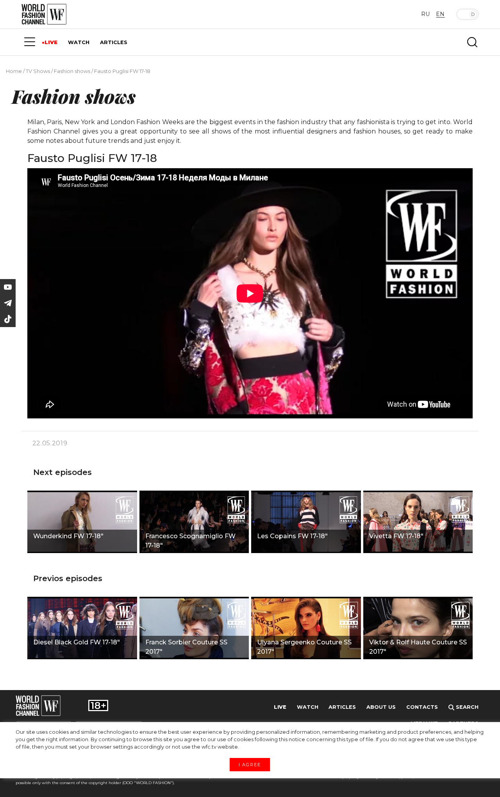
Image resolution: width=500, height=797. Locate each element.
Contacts (422, 707)
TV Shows (38, 71)
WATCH (78, 42)
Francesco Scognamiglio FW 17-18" (190, 540)
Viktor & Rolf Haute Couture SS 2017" (418, 647)
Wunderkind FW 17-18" (68, 536)
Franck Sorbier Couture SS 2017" (186, 647)
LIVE (51, 42)
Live (280, 707)
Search (466, 707)
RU (425, 14)
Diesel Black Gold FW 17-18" (76, 642)
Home (14, 71)
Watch (307, 707)
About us (381, 707)
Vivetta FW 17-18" (396, 536)
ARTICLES (113, 42)
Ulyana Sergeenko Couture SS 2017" (304, 647)
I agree (250, 764)
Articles (342, 707)
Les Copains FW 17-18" (292, 536)
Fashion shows (72, 71)
